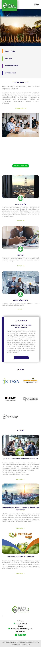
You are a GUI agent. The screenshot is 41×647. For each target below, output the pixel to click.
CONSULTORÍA (10, 51)
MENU (36, 4)
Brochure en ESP (22, 591)
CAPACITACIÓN (10, 73)
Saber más (19, 479)
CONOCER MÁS (20, 358)
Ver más (19, 220)
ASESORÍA (8, 58)
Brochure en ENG (22, 596)
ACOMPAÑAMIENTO (11, 66)
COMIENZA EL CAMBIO (20, 166)
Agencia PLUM (25, 644)
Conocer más (19, 108)
